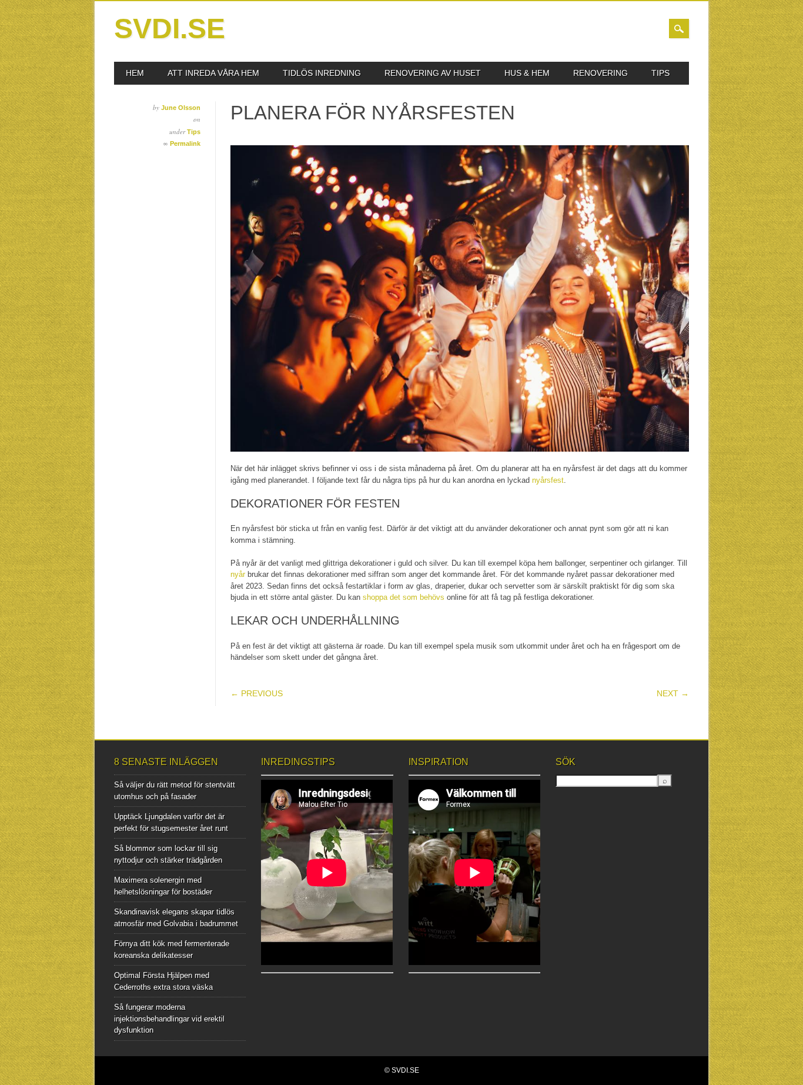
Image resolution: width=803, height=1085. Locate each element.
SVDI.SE (169, 28)
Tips (660, 73)
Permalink (185, 143)
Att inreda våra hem (213, 73)
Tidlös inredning (322, 73)
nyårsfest (548, 480)
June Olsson (180, 107)
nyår (237, 574)
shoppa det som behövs (403, 597)
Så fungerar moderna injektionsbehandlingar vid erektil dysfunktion (169, 1018)
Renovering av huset (432, 73)
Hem (135, 73)
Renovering (600, 73)
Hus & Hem (527, 73)
